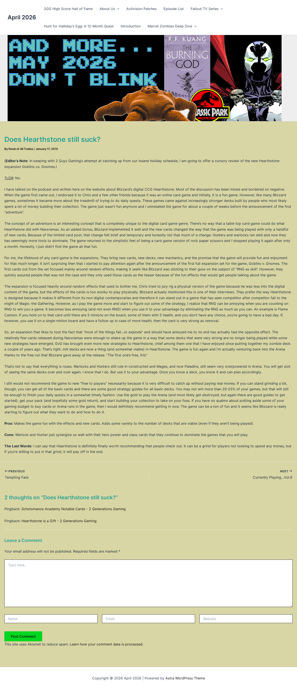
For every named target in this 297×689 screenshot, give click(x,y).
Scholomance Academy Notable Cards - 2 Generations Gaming (74, 509)
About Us (107, 9)
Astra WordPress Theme (185, 678)
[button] (117, 8)
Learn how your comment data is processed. (106, 644)
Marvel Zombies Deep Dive (170, 26)
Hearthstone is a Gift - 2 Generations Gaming (59, 521)
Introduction (131, 26)
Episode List (174, 9)
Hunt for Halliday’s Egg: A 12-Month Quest (79, 26)
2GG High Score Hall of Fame (68, 9)
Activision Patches (141, 9)
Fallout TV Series (205, 9)
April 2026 (22, 17)
